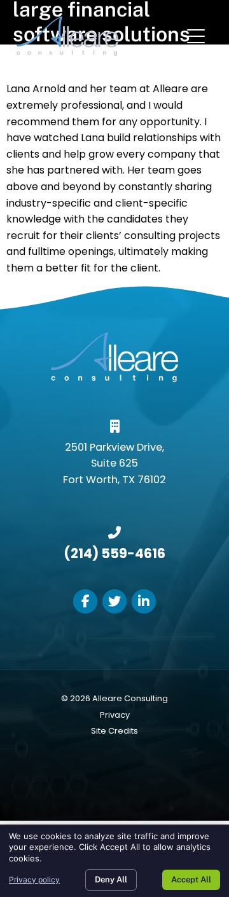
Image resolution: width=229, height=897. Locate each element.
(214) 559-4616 (114, 553)
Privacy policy (34, 879)
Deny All (111, 879)
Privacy (115, 714)
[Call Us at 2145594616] (114, 532)
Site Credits (114, 730)
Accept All (191, 879)
